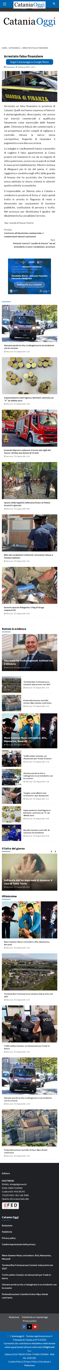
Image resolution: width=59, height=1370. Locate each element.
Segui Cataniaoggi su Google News (29, 61)
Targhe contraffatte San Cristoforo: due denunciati (36, 794)
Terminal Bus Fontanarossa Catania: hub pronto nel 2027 (36, 683)
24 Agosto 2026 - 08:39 (42, 836)
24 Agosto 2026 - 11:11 (42, 799)
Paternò (30, 223)
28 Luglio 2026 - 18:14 (24, 887)
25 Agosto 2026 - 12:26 (23, 352)
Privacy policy (9, 1238)
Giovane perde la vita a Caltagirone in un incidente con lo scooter (38, 776)
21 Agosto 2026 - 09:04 (23, 509)
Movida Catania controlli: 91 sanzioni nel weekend (36, 831)
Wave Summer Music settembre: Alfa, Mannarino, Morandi (25, 739)
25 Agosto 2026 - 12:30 (42, 762)
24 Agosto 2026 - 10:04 (23, 404)
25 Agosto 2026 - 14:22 (23, 745)
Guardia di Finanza (17, 223)
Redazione (10, 67)
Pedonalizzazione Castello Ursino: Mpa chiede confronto (37, 701)
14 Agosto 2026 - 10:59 (23, 614)
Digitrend (49, 1347)
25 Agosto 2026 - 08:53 (23, 668)
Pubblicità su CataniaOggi (35, 1317)
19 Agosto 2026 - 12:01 (23, 561)
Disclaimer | (45, 1361)
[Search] (54, 3)
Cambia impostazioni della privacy (19, 1244)
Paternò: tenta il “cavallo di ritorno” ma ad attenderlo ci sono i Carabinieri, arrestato (34, 243)
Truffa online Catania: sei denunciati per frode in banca (37, 757)
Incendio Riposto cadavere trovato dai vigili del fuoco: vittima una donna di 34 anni (27, 451)
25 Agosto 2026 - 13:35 (42, 688)
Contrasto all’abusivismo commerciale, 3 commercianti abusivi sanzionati (24, 233)
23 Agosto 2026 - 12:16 (23, 456)
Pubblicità (7, 1231)
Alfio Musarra (10, 887)
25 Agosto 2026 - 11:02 (42, 706)
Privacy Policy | (31, 1361)
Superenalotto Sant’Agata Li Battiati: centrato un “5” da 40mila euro (37, 813)
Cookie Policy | (15, 1361)
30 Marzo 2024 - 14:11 (26, 67)
